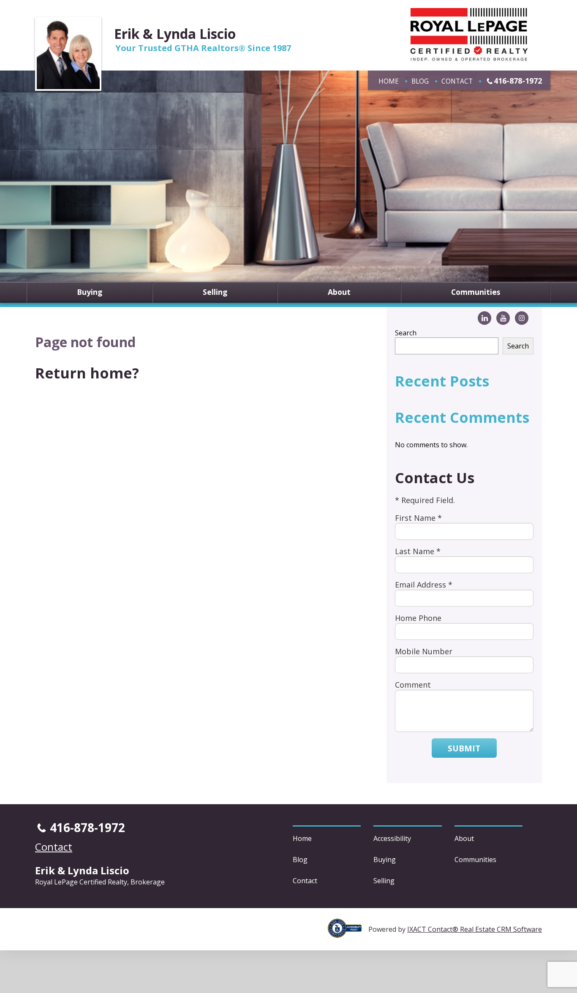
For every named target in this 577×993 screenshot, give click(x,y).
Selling (215, 292)
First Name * (418, 518)
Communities (475, 292)
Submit (464, 748)
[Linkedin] (484, 318)
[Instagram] (521, 318)
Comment (413, 685)
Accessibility (392, 838)
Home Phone (418, 618)
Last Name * (418, 551)
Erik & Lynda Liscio (175, 33)
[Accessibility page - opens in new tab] (348, 933)
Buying (89, 292)
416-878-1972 (518, 81)
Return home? (87, 373)
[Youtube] (503, 318)
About (339, 292)
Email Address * (423, 584)
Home (388, 81)
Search (405, 332)
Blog (420, 81)
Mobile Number (423, 651)
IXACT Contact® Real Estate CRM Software (474, 929)
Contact (457, 81)
